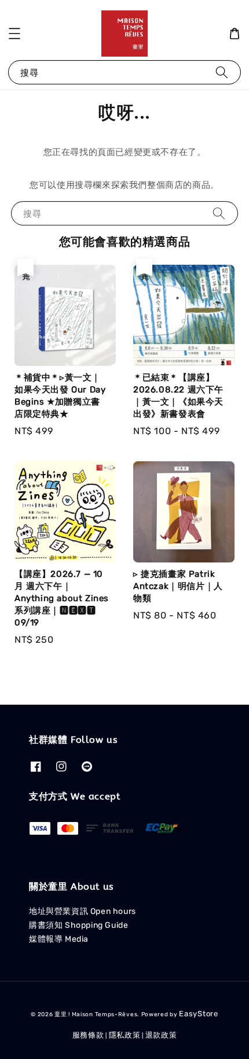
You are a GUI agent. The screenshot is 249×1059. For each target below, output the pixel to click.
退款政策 (161, 1035)
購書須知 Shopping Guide (78, 925)
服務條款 (88, 1035)
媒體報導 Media (59, 939)
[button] (14, 33)
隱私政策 (125, 1035)
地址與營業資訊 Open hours (82, 911)
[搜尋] (221, 72)
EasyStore (198, 1013)
